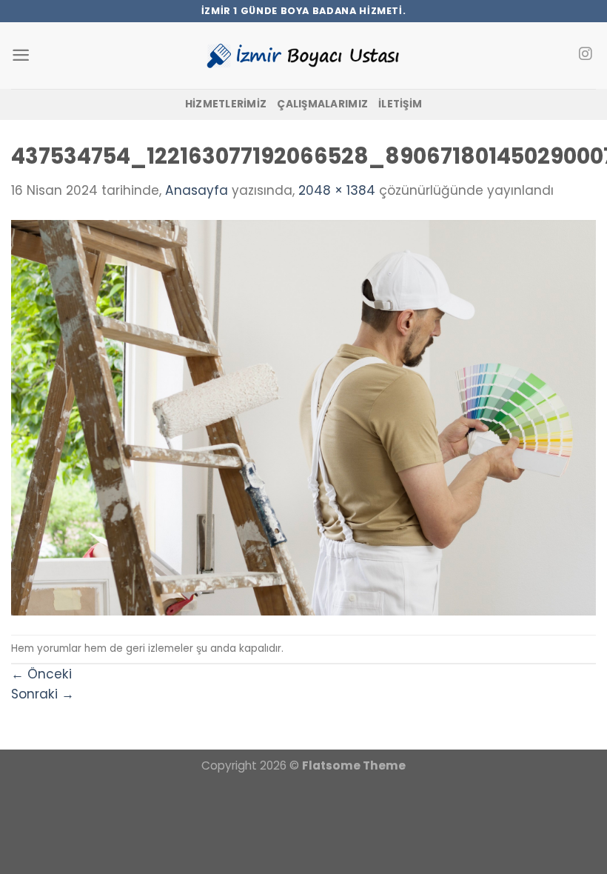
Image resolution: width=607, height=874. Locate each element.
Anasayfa (196, 190)
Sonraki (42, 694)
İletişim (400, 104)
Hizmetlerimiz (226, 104)
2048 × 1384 (336, 190)
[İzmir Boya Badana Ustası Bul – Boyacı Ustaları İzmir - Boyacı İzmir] (303, 55)
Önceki (41, 674)
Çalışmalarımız (322, 104)
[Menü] (20, 55)
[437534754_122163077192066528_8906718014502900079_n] (303, 417)
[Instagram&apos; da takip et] (585, 54)
